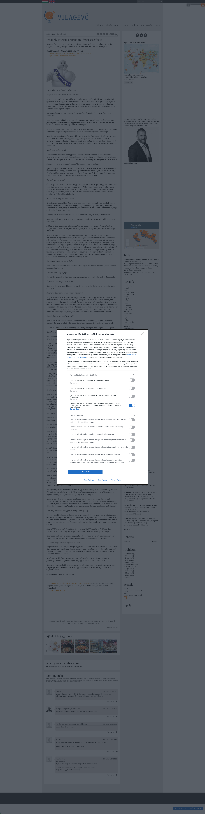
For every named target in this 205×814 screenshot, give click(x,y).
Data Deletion (89, 480)
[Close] (143, 334)
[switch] (132, 380)
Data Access (102, 480)
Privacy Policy (116, 480)
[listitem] (102, 375)
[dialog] (102, 407)
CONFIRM (85, 472)
